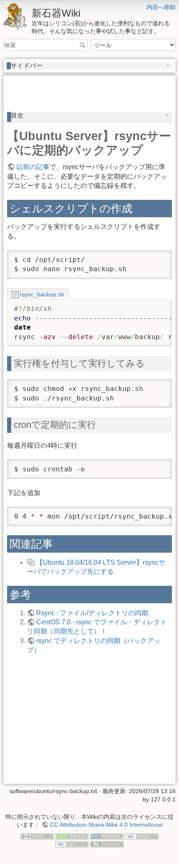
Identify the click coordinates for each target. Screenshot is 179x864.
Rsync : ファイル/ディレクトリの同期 (92, 612)
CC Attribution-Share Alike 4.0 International (106, 824)
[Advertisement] (93, 89)
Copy (157, 257)
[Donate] (72, 835)
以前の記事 (33, 166)
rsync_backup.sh (42, 294)
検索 (83, 45)
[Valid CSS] (72, 843)
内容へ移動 (161, 7)
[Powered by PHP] (107, 835)
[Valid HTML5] (142, 835)
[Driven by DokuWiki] (107, 843)
